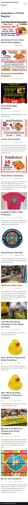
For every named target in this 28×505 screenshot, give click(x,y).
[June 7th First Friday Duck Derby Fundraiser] (14, 346)
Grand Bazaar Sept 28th (12, 253)
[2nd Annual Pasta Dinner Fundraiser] (14, 60)
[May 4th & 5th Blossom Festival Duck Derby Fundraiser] (14, 417)
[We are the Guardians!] (14, 463)
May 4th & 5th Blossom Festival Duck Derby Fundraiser (11, 431)
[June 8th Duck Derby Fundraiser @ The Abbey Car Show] (14, 310)
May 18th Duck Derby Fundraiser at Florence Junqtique (11, 395)
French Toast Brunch (10, 139)
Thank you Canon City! (11, 285)
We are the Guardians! (11, 479)
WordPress (13, 503)
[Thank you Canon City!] (14, 274)
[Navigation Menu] (25, 4)
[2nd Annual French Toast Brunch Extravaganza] (14, 28)
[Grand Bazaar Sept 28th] (14, 238)
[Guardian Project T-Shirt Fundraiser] (14, 201)
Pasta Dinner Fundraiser (12, 176)
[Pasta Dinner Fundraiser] (14, 164)
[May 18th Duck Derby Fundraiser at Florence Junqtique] (14, 381)
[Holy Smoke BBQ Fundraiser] (14, 93)
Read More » (15, 152)
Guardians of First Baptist (7, 45)
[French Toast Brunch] (14, 128)
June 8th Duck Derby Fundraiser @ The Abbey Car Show (12, 324)
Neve (2, 503)
